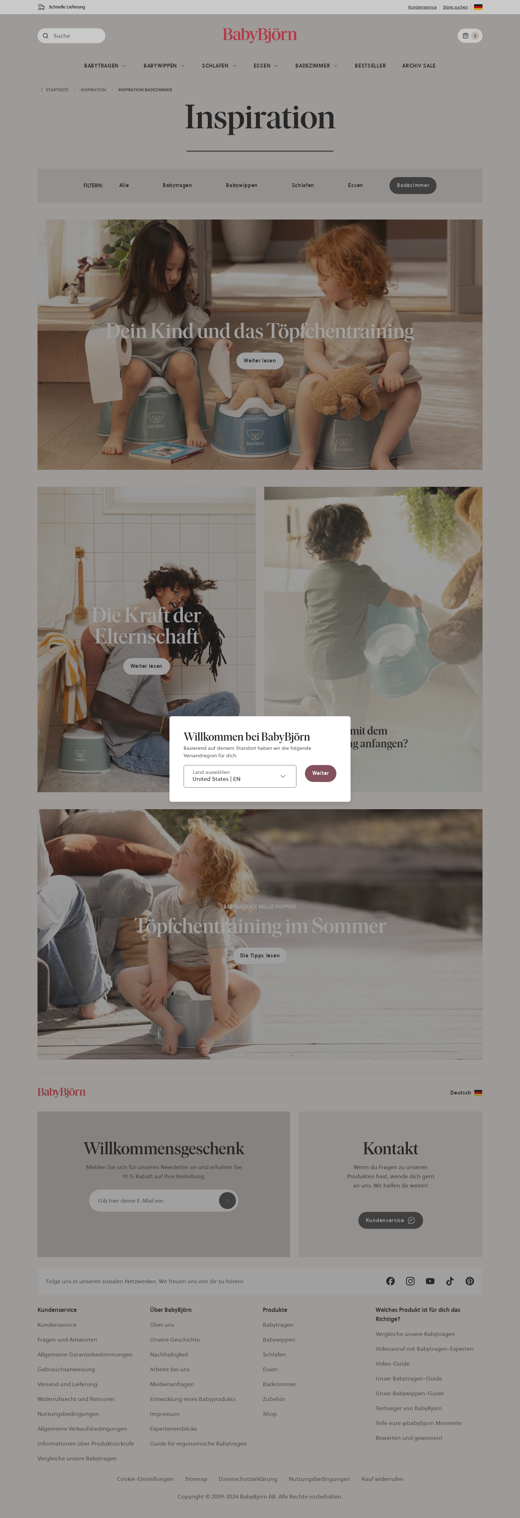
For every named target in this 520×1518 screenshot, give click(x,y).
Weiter (320, 773)
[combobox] (240, 776)
